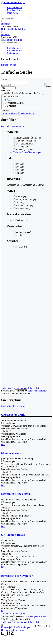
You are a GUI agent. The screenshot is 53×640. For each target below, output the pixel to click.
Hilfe (3, 29)
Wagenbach (21, 208)
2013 (18, 167)
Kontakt (5, 627)
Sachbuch (20, 220)
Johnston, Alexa (23, 149)
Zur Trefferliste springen (12, 126)
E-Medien (11, 105)
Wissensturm (22, 232)
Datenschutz (7, 630)
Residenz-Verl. (23, 205)
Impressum (19, 630)
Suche (4, 79)
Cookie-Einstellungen (20, 627)
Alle (9, 100)
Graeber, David (23, 146)
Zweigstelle (6, 85)
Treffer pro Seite (23, 393)
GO (31, 18)
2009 (18, 173)
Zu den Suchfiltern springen (14, 406)
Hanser (19, 196)
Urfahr (19, 235)
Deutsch (20, 247)
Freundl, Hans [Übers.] (26, 137)
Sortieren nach (8, 390)
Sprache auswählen (10, 26)
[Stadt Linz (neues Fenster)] (7, 634)
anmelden (5, 23)
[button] (48, 85)
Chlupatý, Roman (24, 140)
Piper (18, 202)
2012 (18, 170)
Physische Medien (15, 103)
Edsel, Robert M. (24, 143)
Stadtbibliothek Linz (17, 29)
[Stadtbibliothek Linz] (11, 2)
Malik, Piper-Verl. (24, 199)
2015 (18, 164)
